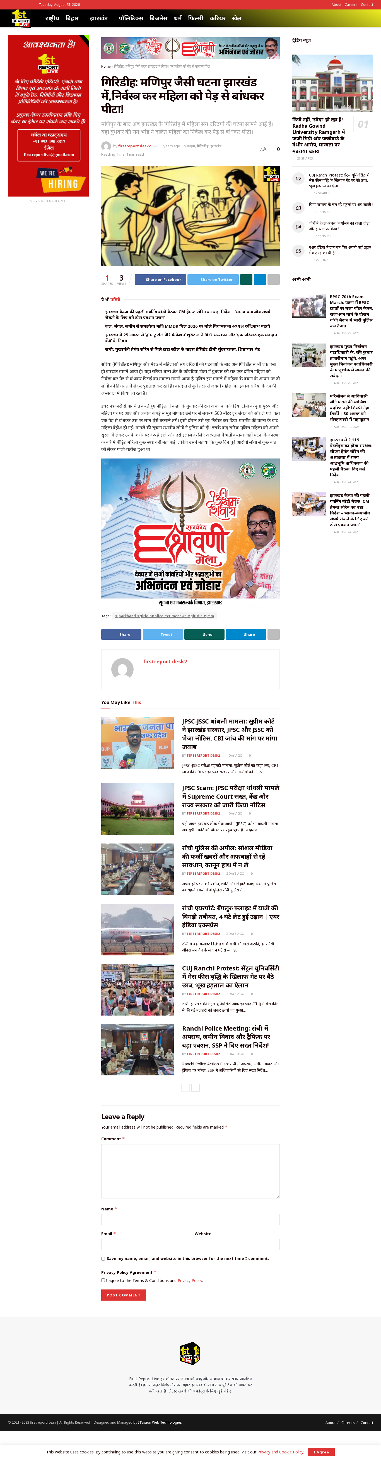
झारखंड (99, 18)
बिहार (72, 18)
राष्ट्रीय (52, 18)
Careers (351, 4)
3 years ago (170, 145)
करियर (218, 18)
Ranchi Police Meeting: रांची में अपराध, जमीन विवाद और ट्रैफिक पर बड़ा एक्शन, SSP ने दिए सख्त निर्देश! (226, 1037)
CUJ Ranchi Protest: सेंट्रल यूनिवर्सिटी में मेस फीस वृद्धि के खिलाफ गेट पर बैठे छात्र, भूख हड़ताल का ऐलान (230, 976)
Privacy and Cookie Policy (280, 1452)
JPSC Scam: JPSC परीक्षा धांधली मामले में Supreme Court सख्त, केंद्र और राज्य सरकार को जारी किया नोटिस (230, 796)
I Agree (321, 1452)
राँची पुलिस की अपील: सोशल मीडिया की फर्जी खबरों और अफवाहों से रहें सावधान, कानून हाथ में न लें (227, 856)
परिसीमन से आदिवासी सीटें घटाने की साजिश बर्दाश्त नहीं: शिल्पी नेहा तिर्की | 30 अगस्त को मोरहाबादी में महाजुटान (350, 407)
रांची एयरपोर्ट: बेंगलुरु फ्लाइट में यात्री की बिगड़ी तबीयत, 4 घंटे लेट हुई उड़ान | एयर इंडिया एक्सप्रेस (230, 916)
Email (108, 1233)
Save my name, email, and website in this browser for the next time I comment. (188, 1258)
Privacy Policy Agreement (128, 1272)
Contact (367, 4)
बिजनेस (158, 18)
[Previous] (185, 1088)
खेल (237, 18)
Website (203, 1233)
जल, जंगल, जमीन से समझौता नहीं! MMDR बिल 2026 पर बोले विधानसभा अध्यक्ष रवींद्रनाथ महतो (187, 326)
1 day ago (233, 755)
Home (106, 66)
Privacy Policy (190, 1280)
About (336, 4)
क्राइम (191, 145)
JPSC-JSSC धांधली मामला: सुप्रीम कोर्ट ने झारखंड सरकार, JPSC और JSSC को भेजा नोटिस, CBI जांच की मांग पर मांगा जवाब (229, 734)
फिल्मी (196, 18)
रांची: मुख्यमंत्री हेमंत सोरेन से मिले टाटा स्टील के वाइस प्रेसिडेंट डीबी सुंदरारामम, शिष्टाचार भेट (182, 349)
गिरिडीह (203, 145)
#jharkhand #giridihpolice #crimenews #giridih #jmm (164, 616)
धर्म (178, 18)
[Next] (195, 1088)
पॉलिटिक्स (131, 18)
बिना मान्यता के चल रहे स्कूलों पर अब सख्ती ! (341, 204)
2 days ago (234, 873)
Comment (113, 1138)
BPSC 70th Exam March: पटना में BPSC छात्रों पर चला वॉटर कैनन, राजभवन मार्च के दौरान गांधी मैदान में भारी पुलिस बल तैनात (351, 311)
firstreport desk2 (134, 145)
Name (109, 1209)
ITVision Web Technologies (160, 1422)
